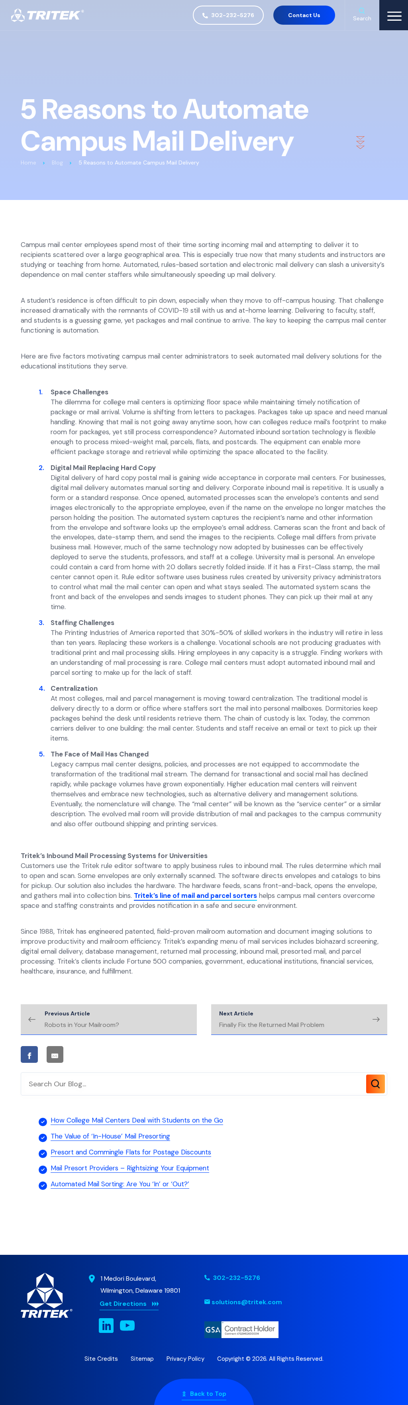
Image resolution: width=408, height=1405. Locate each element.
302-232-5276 (232, 15)
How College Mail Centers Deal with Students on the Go (137, 1120)
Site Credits (101, 1359)
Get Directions (123, 1303)
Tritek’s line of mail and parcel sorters (195, 895)
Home (28, 162)
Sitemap (142, 1359)
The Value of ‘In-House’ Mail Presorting (110, 1136)
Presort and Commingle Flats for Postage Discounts (131, 1152)
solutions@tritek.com (247, 1302)
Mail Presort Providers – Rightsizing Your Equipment (130, 1168)
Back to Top (208, 1394)
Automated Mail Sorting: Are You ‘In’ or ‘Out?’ (120, 1184)
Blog (57, 162)
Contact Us (304, 15)
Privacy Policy (185, 1359)
